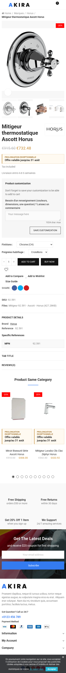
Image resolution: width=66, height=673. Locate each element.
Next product (61, 15)
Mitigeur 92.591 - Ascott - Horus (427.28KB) (32, 305)
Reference (7, 328)
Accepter (52, 669)
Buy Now (50, 261)
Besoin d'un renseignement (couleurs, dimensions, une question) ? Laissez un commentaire (27, 204)
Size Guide (11, 281)
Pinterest (26, 288)
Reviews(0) (8, 365)
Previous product (52, 15)
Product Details (12, 317)
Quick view (23, 410)
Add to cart (28, 261)
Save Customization (45, 230)
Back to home (57, 15)
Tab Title (8, 356)
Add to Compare (14, 276)
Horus (13, 323)
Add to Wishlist (36, 276)
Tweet (20, 288)
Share (14, 288)
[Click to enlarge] (7, 92)
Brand (5, 323)
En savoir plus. (37, 669)
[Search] (50, 4)
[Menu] (3, 5)
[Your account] (62, 5)
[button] (5, 59)
